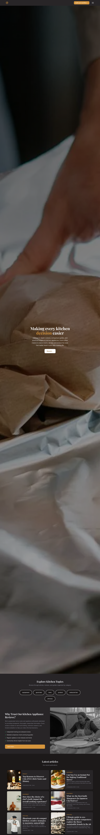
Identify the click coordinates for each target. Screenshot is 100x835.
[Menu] (92, 3)
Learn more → (11, 746)
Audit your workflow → (81, 2)
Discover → (50, 351)
